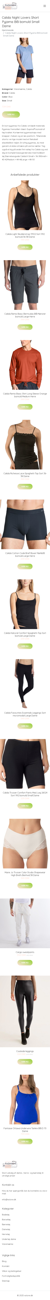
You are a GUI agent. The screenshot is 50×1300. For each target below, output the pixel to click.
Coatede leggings (25, 1051)
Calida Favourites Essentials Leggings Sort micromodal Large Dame (25, 714)
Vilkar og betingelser (11, 1271)
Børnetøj (6, 1224)
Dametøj (6, 1229)
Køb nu (11, 114)
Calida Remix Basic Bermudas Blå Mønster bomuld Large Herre (25, 315)
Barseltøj (6, 1219)
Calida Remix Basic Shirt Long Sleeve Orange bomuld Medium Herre (25, 395)
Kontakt (5, 1266)
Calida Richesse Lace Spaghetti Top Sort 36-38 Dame (25, 475)
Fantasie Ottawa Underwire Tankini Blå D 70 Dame (25, 1129)
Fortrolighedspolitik (11, 1276)
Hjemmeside (8, 30)
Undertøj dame (9, 1239)
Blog (4, 1261)
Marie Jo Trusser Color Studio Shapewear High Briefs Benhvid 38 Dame (25, 874)
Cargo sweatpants (25, 952)
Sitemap (6, 1281)
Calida (29, 89)
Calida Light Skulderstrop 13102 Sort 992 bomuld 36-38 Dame (25, 235)
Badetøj (5, 1214)
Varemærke (19, 89)
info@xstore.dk (9, 1199)
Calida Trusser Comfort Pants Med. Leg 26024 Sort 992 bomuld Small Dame (25, 794)
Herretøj (6, 1234)
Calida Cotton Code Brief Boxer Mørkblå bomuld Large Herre (25, 554)
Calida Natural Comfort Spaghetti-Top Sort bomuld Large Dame (25, 634)
